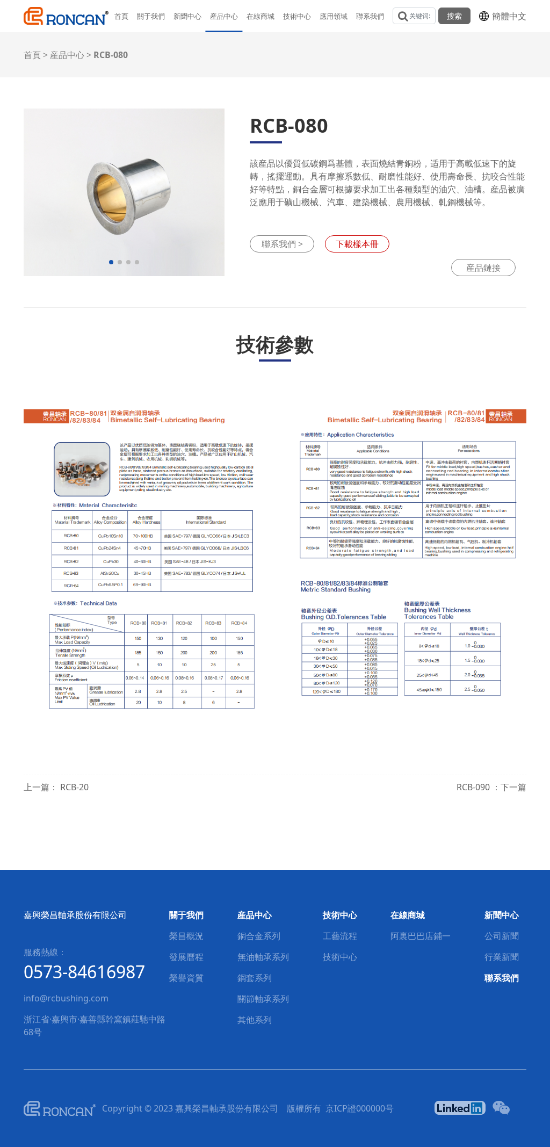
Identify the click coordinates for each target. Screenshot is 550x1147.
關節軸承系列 (263, 999)
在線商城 (260, 16)
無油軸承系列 (263, 957)
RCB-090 (474, 787)
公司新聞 (501, 936)
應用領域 (334, 16)
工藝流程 (340, 936)
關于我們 (151, 16)
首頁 (121, 16)
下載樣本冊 (357, 244)
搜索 (454, 16)
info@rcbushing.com (66, 998)
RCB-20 (74, 787)
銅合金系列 (258, 936)
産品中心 (224, 16)
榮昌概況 (186, 936)
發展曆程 (186, 957)
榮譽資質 (186, 978)
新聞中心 (187, 16)
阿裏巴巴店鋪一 (420, 936)
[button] (111, 262)
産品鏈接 (483, 267)
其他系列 (254, 1020)
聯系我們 (370, 16)
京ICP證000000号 (359, 1108)
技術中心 (297, 16)
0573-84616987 (84, 971)
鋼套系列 (254, 978)
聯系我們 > (282, 244)
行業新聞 (501, 957)
